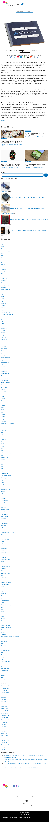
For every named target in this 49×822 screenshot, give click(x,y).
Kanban (3, 491)
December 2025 (5, 686)
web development (5, 668)
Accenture (3, 144)
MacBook (3, 507)
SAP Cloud (3, 598)
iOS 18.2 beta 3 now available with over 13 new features (35, 165)
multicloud (3, 530)
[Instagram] (16, 786)
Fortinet (3, 403)
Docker (3, 366)
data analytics (4, 344)
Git (2, 412)
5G (2, 242)
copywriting (4, 339)
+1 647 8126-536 (25, 812)
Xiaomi (2, 677)
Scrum (2, 602)
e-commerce (4, 371)
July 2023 (3, 749)
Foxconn (3, 405)
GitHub (3, 414)
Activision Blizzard (5, 251)
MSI (2, 527)
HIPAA (2, 425)
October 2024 (4, 717)
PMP (2, 570)
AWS (2, 294)
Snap (2, 620)
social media (4, 623)
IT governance (4, 473)
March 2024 (4, 733)
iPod (2, 466)
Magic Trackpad (5, 516)
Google (3, 416)
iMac (2, 450)
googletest (6, 755)
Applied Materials (5, 285)
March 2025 (4, 706)
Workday (3, 675)
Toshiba (3, 652)
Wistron (3, 673)
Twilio (2, 654)
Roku (2, 589)
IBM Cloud (3, 443)
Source (3, 120)
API (2, 273)
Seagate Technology (6, 605)
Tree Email (6, 759)
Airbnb (2, 260)
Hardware (32, 136)
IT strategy (3, 477)
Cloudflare (10, 144)
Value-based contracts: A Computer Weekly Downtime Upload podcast (10, 165)
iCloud (2, 446)
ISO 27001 (3, 471)
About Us (26, 800)
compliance (4, 332)
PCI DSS (3, 561)
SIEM (2, 614)
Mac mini (3, 502)
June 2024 (3, 726)
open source (4, 548)
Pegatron (3, 564)
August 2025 (4, 695)
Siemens (3, 616)
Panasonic (3, 557)
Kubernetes (4, 493)
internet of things (5, 457)
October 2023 (4, 742)
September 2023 (5, 744)
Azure (2, 296)
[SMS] (28, 57)
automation (4, 292)
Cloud (7, 144)
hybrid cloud (4, 439)
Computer (3, 335)
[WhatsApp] (24, 57)
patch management (6, 559)
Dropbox (3, 369)
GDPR (2, 409)
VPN (2, 666)
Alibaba (3, 264)
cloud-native (4, 328)
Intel (33, 167)
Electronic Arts (4, 378)
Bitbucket (3, 303)
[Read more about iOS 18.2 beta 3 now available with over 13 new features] (36, 155)
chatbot (3, 316)
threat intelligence (5, 650)
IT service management (6, 475)
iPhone (35, 167)
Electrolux (3, 375)
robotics (3, 586)
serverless (3, 611)
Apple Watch (4, 282)
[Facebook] (11, 57)
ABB (2, 244)
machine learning (5, 509)
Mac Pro (3, 505)
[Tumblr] (34, 57)
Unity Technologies (5, 661)
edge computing (29, 55)
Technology (4, 641)
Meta (2, 521)
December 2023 (5, 738)
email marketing (5, 380)
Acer (2, 248)
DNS (14, 144)
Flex (2, 400)
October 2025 (4, 690)
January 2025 (4, 710)
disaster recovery (5, 362)
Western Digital (4, 670)
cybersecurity (4, 341)
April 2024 (3, 731)
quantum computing (6, 582)
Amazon (3, 271)
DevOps (3, 355)
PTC (2, 575)
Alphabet (3, 269)
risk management (5, 584)
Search (3, 172)
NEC (2, 534)
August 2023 (4, 747)
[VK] (38, 57)
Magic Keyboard (5, 512)
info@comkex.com (25, 814)
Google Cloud (4, 419)
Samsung (3, 593)
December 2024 (5, 713)
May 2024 (3, 729)
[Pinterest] (18, 57)
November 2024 (5, 715)
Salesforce (3, 591)
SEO (2, 609)
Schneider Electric (5, 600)
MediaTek (3, 518)
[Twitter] (15, 57)
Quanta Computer (5, 580)
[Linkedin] (21, 57)
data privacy (4, 346)
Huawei (3, 437)
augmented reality (5, 289)
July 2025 (3, 697)
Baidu (2, 298)
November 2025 (5, 688)
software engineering (6, 627)
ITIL (2, 480)
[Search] (46, 175)
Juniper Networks (5, 489)
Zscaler (3, 679)
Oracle (2, 550)
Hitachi (3, 428)
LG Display (3, 498)
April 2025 (3, 704)
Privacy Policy (26, 803)
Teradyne (3, 645)
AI (25, 136)
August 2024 (4, 722)
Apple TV (3, 280)
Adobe (2, 253)
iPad (2, 462)
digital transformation (6, 360)
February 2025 (4, 708)
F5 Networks (4, 391)
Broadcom (3, 310)
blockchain (3, 305)
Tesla (2, 648)
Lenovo (3, 496)
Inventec (3, 459)
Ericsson (3, 385)
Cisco (2, 321)
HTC (2, 434)
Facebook (3, 394)
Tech (34, 55)
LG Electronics (4, 500)
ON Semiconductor (5, 546)
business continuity (5, 312)
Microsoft (17, 144)
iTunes (2, 482)
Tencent (3, 643)
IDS (2, 448)
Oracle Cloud (4, 552)
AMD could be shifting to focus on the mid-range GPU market (35, 134)
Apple (26, 167)
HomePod (3, 430)
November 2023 (5, 740)
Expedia (3, 389)
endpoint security (5, 382)
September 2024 (5, 719)
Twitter (38, 136)
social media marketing (6, 625)
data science (4, 348)
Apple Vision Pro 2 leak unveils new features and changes (24, 767)
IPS (2, 468)
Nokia (2, 541)
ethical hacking (4, 387)
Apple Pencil (4, 278)
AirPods (3, 262)
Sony (2, 629)
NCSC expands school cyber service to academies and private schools (11, 142)
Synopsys (3, 634)
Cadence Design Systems (7, 314)
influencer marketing (6, 453)
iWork (2, 484)
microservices (4, 523)
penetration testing (5, 566)
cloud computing (5, 325)
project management (6, 573)
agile (2, 255)
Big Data (3, 301)
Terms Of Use (26, 801)
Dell (2, 353)
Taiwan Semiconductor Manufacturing (10, 636)
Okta (2, 543)
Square (3, 632)
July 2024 (3, 724)
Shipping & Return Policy (26, 805)
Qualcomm (3, 577)
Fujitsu (2, 407)
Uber (2, 659)
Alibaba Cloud (4, 267)
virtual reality (4, 664)
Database (3, 350)
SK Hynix (3, 618)
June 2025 (3, 699)
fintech (2, 396)
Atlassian (3, 287)
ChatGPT (28, 136)
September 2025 (5, 692)
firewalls (3, 398)
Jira (2, 487)
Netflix (2, 536)
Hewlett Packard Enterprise (7, 423)
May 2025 (3, 701)
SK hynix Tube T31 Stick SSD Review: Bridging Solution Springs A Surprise (28, 230)
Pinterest (3, 568)
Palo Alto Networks (5, 555)
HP (2, 432)
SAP (2, 595)
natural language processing (8, 532)
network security (5, 539)
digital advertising (5, 357)
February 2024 (4, 735)
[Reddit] (31, 57)
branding (3, 307)
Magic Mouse (4, 514)
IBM (2, 441)
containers (3, 337)
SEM (2, 607)
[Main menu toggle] (17, 4)
